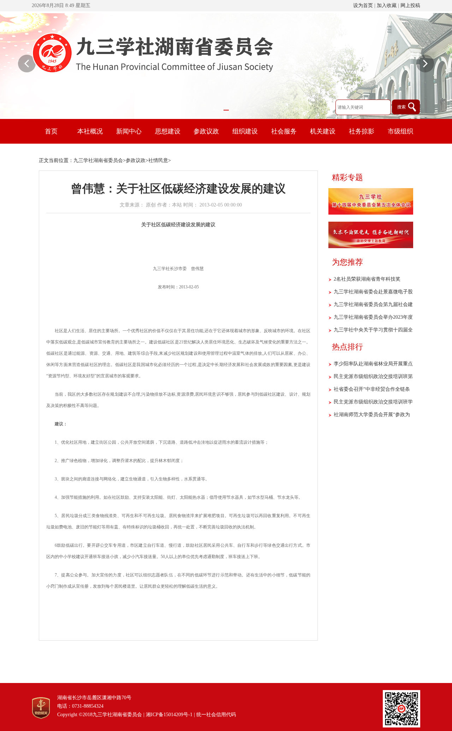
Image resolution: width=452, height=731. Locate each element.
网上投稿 (410, 5)
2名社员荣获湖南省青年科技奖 (367, 279)
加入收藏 (387, 5)
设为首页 (363, 5)
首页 (51, 131)
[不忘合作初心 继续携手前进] (370, 246)
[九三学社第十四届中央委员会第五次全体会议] (370, 213)
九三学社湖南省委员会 (98, 160)
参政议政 (135, 160)
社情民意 (158, 160)
